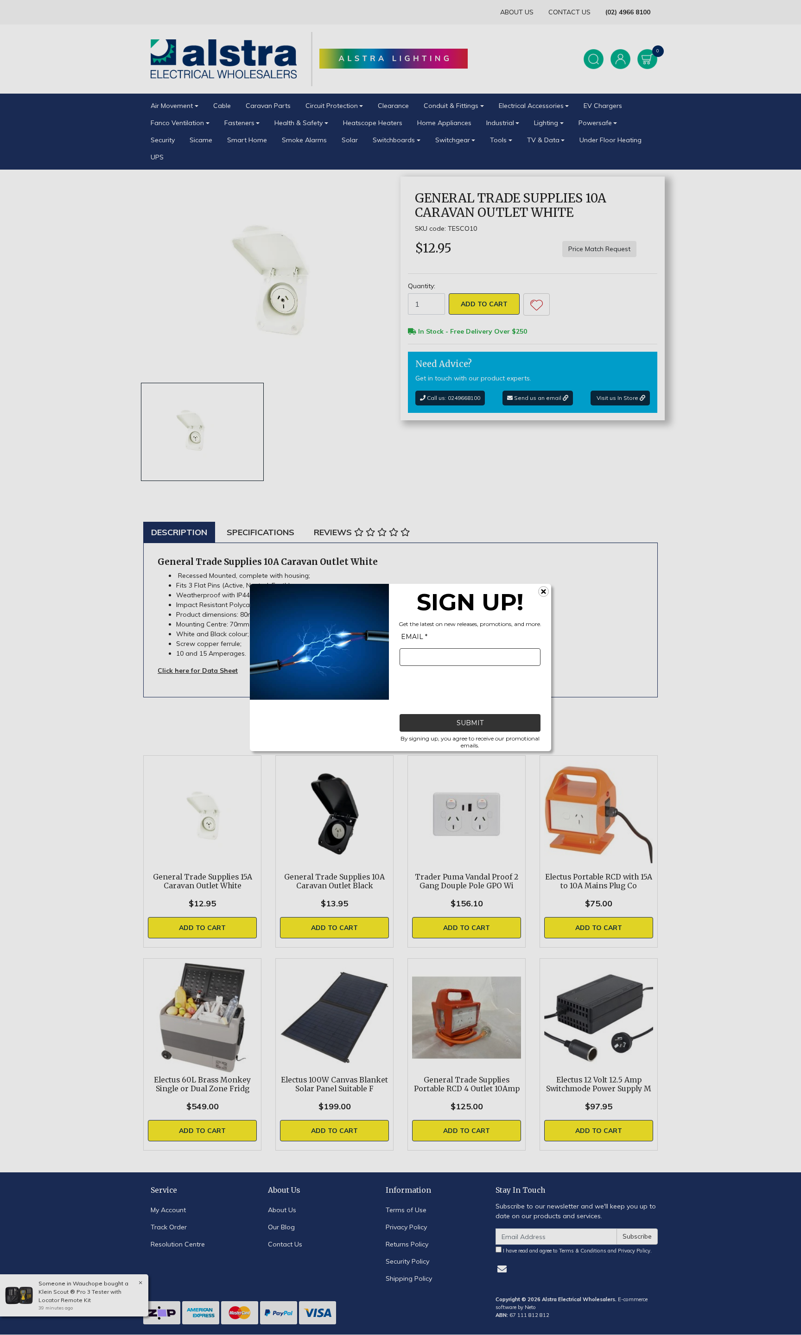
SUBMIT (470, 723)
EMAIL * (414, 637)
